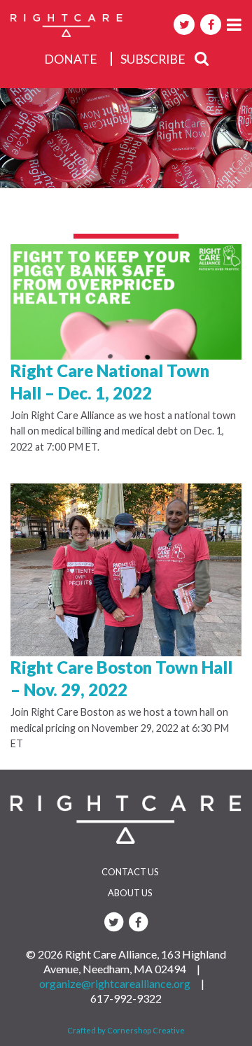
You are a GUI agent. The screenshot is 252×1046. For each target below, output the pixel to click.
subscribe (153, 59)
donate (70, 59)
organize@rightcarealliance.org (114, 983)
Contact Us (130, 871)
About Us (130, 892)
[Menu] (234, 24)
